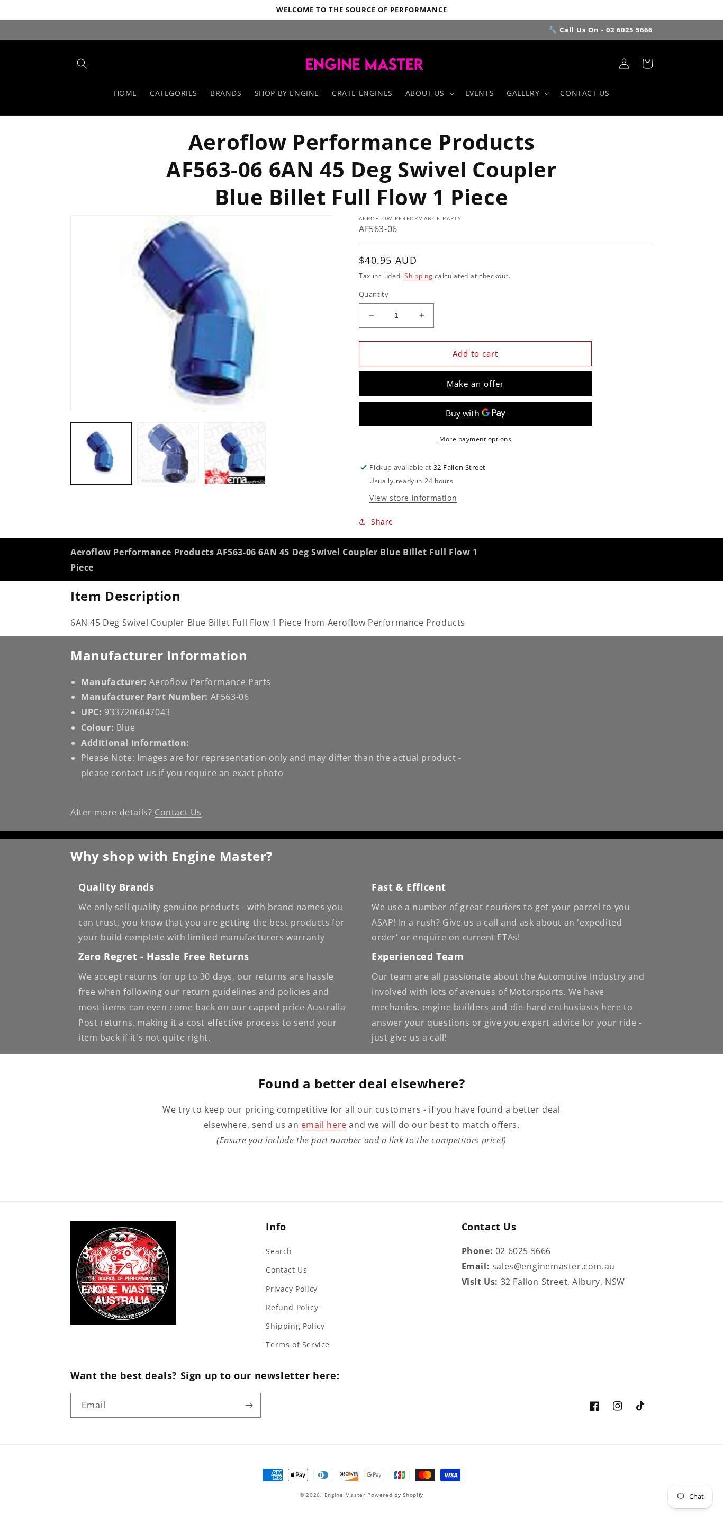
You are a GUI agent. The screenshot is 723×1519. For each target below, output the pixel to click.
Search (279, 1251)
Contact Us (178, 812)
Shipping (418, 275)
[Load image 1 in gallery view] (101, 453)
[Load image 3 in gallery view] (235, 453)
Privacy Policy (291, 1289)
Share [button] (382, 522)
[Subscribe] (248, 1405)
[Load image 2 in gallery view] (167, 453)
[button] (82, 63)
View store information (413, 498)
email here (324, 1125)
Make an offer (475, 383)
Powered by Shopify (395, 1494)
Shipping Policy (295, 1326)
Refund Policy (292, 1307)
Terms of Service (298, 1344)
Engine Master (345, 1494)
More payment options (475, 438)
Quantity (373, 294)
